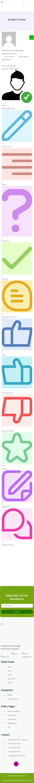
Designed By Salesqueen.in (17, 775)
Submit (17, 612)
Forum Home (9, 57)
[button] (30, 5)
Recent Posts (23, 57)
